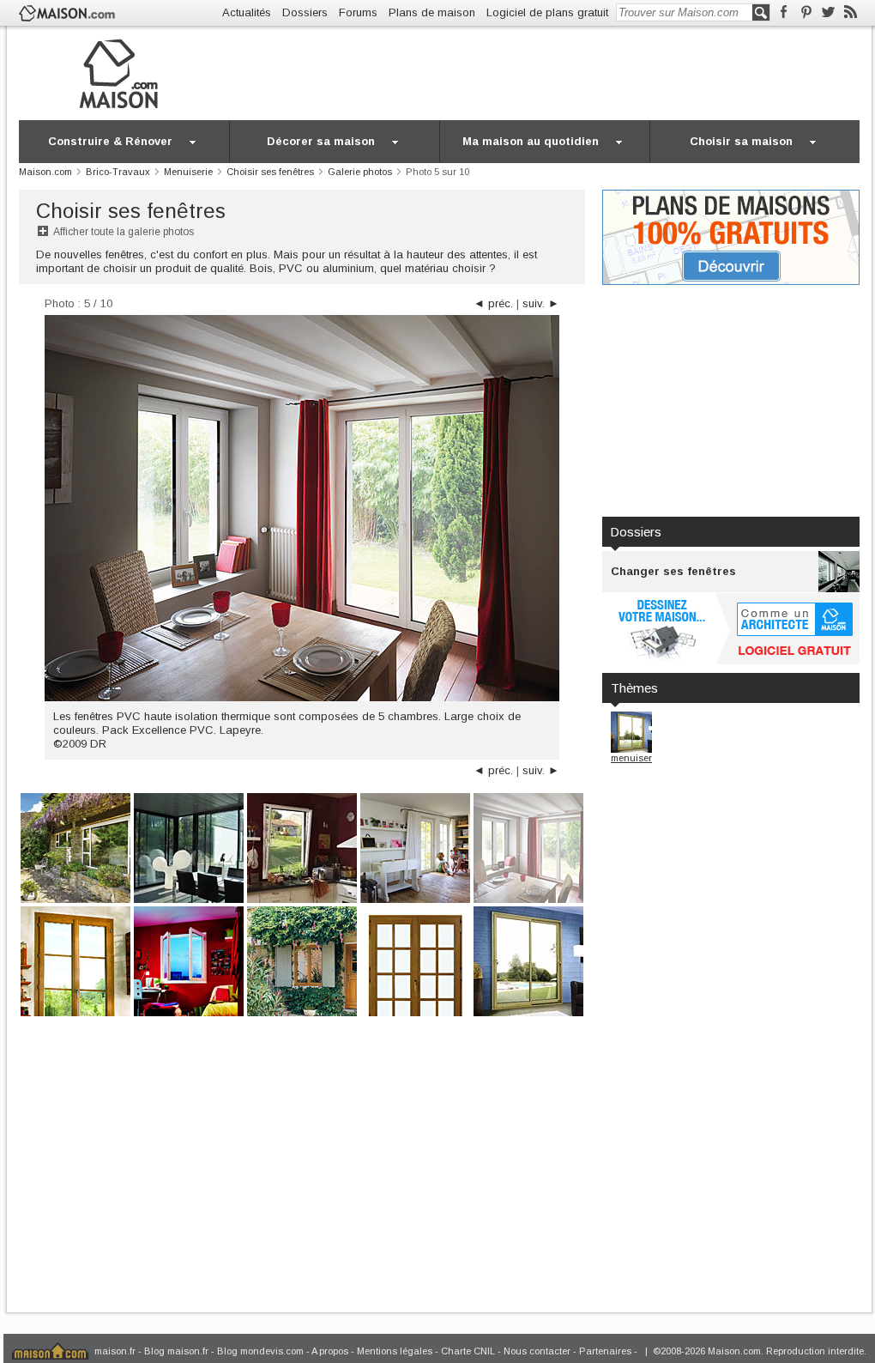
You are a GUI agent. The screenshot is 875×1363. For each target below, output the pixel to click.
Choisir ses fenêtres (131, 210)
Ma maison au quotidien (530, 141)
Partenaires (605, 1351)
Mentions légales (394, 1351)
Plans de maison (432, 12)
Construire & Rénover (110, 141)
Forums (358, 12)
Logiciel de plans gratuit (547, 12)
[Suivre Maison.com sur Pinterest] (806, 12)
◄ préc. (493, 303)
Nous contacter (537, 1351)
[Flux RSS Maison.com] (851, 12)
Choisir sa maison (741, 141)
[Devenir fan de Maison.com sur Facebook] (784, 12)
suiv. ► (540, 303)
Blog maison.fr (176, 1351)
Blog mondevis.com (260, 1351)
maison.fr (115, 1351)
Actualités (246, 12)
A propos (329, 1351)
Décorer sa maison (321, 141)
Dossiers (305, 12)
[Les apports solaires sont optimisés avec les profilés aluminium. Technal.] (189, 846)
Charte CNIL (468, 1351)
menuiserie (635, 758)
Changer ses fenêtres (673, 571)
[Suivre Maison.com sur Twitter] (828, 12)
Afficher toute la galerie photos (123, 232)
